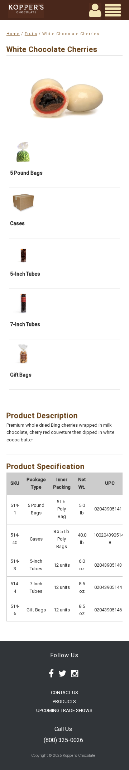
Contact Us (64, 692)
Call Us (63, 729)
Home (13, 34)
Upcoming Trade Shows (64, 710)
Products (64, 701)
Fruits (31, 34)
